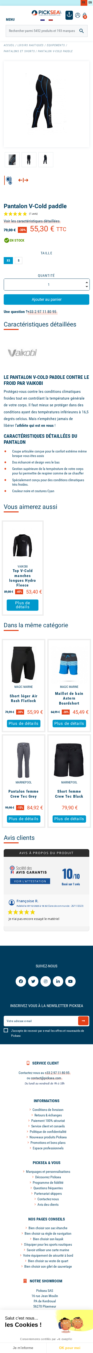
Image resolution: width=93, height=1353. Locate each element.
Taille (46, 253)
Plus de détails (22, 605)
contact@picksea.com (46, 1078)
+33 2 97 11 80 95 (42, 311)
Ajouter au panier (47, 299)
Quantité (46, 276)
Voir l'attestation (30, 881)
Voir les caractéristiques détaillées (32, 221)
